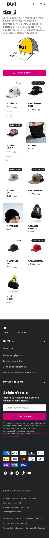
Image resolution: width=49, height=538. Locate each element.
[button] (4, 4)
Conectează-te (24, 416)
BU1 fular (32, 145)
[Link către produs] (13, 94)
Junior (9, 160)
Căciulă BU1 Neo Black (34, 104)
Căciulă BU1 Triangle (10, 147)
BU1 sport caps (11, 226)
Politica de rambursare (13, 528)
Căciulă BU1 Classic (10, 191)
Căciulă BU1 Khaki (35, 190)
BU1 (11, 491)
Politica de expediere (12, 519)
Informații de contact (35, 528)
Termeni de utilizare (33, 519)
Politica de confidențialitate (15, 523)
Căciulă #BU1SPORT (10, 297)
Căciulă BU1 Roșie (35, 261)
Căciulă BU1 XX (11, 103)
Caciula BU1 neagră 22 (33, 227)
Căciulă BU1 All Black (11, 262)
